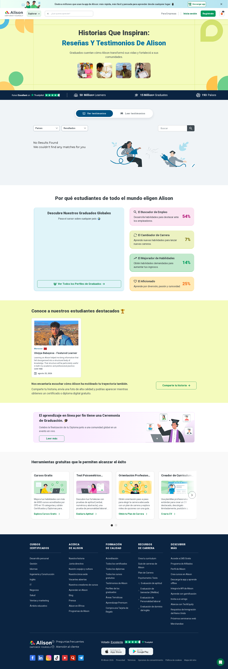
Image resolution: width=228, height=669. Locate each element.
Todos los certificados (116, 563)
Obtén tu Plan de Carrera (131, 514)
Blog (71, 595)
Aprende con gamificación (183, 594)
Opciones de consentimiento (150, 660)
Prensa (72, 600)
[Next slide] (192, 495)
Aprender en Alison (78, 590)
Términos (131, 660)
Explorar (32, 13)
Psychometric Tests (148, 578)
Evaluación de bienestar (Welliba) (150, 590)
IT (31, 585)
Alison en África (76, 606)
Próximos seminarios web (183, 618)
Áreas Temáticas (114, 597)
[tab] (94, 113)
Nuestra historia (76, 558)
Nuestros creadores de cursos (83, 585)
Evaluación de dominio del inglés (151, 608)
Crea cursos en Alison (181, 574)
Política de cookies (173, 660)
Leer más (38, 369)
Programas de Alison (79, 611)
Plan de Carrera (145, 572)
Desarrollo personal (39, 558)
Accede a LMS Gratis (181, 558)
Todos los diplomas (115, 569)
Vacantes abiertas (78, 579)
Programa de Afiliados (182, 563)
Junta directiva (76, 563)
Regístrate (208, 13)
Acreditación (112, 558)
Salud (32, 595)
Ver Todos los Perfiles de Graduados (79, 283)
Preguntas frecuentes (70, 641)
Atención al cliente (67, 646)
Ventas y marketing (39, 600)
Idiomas (34, 569)
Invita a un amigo (179, 599)
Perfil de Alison (178, 569)
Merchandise (177, 624)
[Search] (48, 13)
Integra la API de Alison (182, 588)
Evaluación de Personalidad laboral (150, 599)
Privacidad (120, 660)
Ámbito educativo (38, 606)
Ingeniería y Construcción (42, 574)
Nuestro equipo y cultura (81, 569)
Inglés (33, 579)
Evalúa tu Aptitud (84, 514)
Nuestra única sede (78, 574)
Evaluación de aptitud (151, 583)
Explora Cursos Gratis (45, 514)
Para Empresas (168, 13)
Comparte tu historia (174, 385)
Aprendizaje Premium (116, 602)
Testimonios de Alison (116, 583)
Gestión (33, 563)
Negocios (34, 590)
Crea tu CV (166, 514)
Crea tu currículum (147, 558)
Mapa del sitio (190, 660)
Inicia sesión (190, 13)
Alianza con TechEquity (182, 604)
